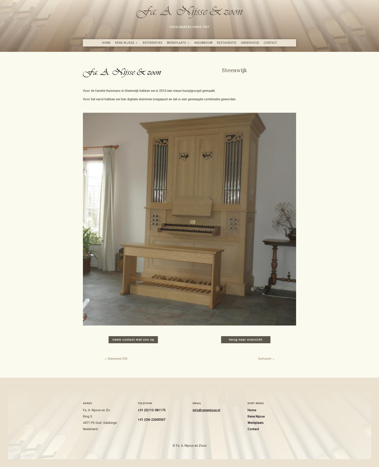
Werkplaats (176, 42)
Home (106, 42)
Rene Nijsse (124, 42)
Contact (270, 42)
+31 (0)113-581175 (151, 410)
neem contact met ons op (133, 339)
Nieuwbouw (203, 42)
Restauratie (226, 42)
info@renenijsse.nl (206, 410)
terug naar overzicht (245, 339)
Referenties (152, 42)
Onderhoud (250, 42)
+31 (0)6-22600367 (151, 419)
